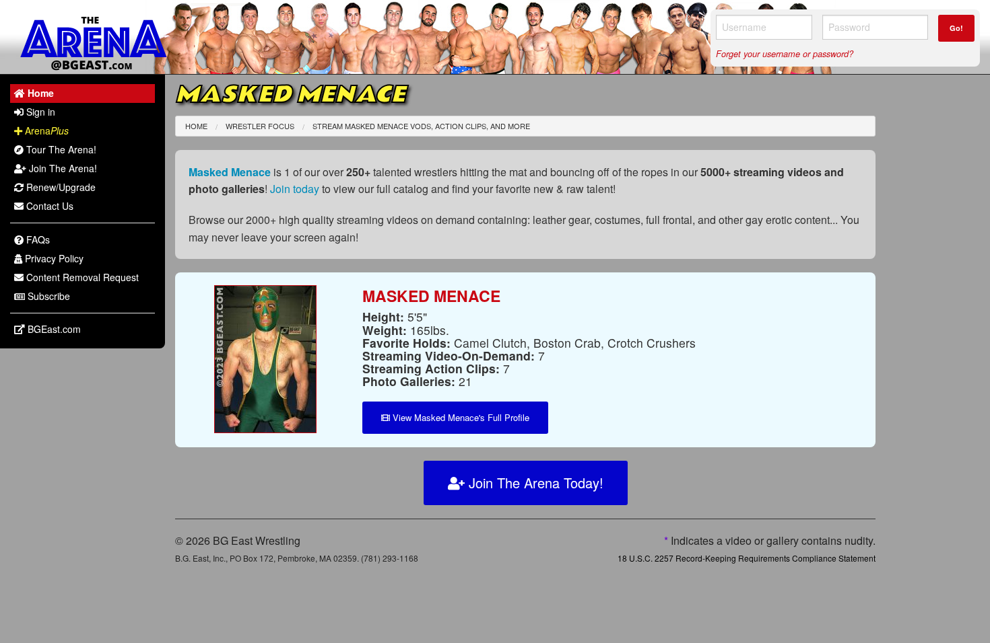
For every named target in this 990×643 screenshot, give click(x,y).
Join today (294, 188)
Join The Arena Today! (534, 482)
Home (196, 125)
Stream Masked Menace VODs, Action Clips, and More (421, 125)
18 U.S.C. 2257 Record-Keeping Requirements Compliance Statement (747, 558)
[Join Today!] (265, 357)
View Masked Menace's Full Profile (459, 417)
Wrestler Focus (260, 125)
